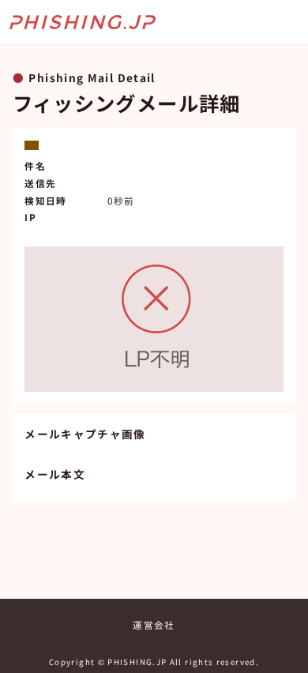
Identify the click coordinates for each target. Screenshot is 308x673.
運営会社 (154, 624)
